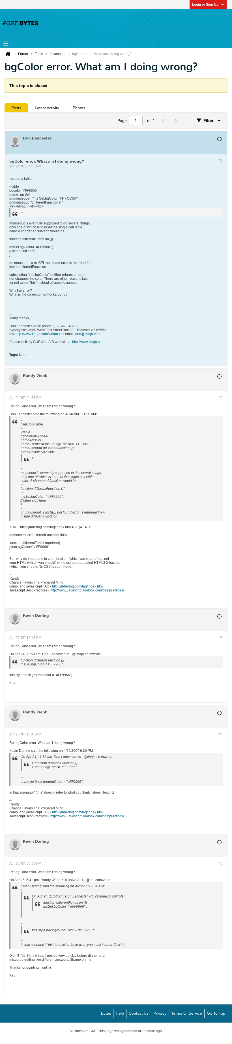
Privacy (159, 1013)
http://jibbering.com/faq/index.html (78, 586)
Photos (79, 108)
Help (120, 1013)
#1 (221, 160)
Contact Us (139, 1013)
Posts (16, 108)
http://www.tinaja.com (88, 342)
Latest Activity (47, 108)
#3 (221, 638)
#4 (221, 734)
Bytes (106, 1013)
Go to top (216, 1013)
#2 (221, 398)
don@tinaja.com (87, 334)
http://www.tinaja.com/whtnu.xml (40, 334)
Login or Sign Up (205, 4)
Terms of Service (186, 1013)
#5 (221, 864)
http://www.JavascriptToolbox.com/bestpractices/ (87, 590)
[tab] (16, 107)
